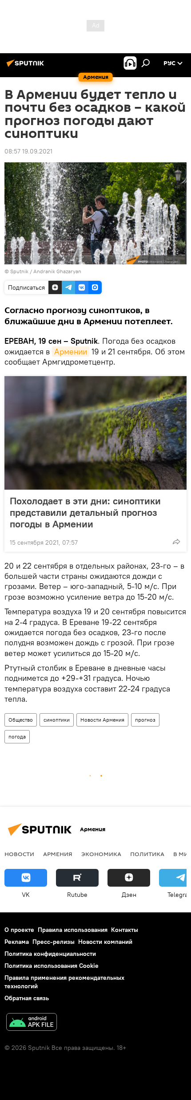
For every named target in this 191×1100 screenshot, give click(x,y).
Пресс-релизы (53, 942)
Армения (57, 854)
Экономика (101, 854)
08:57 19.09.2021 (28, 151)
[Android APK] (31, 1023)
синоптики (57, 719)
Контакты (124, 930)
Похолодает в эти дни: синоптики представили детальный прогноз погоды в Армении (85, 512)
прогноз (145, 719)
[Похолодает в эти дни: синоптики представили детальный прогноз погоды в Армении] (95, 433)
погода (17, 736)
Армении (70, 351)
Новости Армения (102, 719)
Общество (20, 719)
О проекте (19, 930)
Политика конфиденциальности (50, 954)
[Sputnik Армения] (26, 67)
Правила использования (72, 930)
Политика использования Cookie (51, 966)
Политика (147, 854)
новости (19, 854)
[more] (176, 541)
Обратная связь (26, 998)
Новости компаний (105, 942)
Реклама (16, 942)
